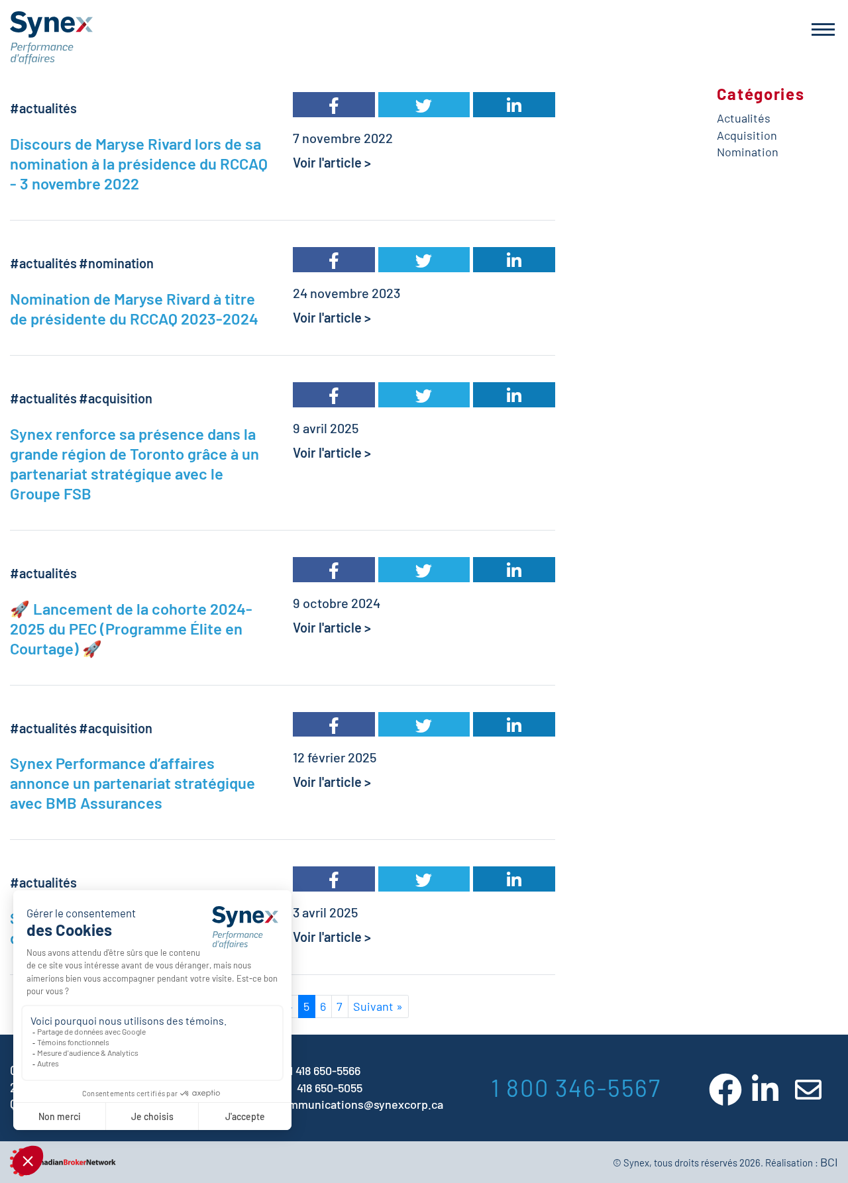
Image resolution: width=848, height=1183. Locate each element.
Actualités (743, 118)
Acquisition (747, 135)
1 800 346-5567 (576, 1087)
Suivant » (378, 1006)
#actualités (43, 108)
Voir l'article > (332, 162)
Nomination (747, 151)
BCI (829, 1162)
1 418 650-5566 (324, 1070)
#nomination (116, 263)
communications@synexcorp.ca (359, 1104)
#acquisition (115, 398)
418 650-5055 (329, 1087)
